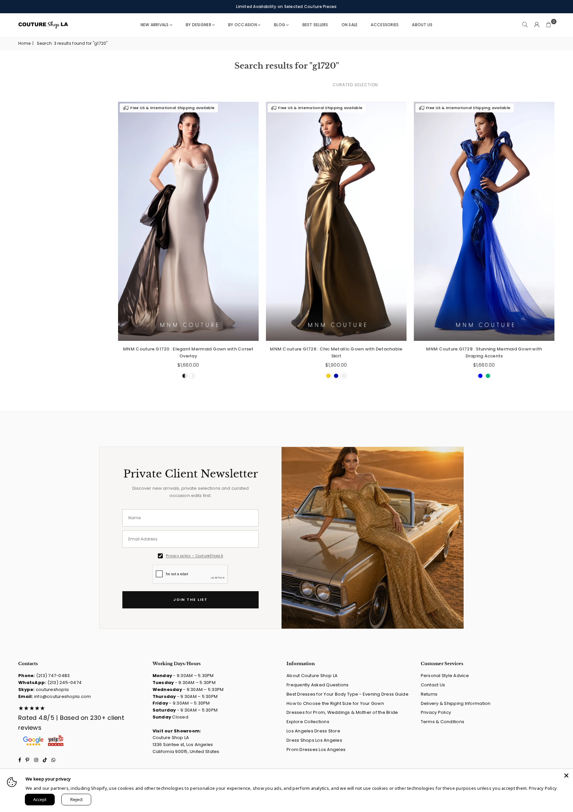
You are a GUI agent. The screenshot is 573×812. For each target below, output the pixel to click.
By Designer (198, 25)
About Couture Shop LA (312, 675)
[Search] (525, 25)
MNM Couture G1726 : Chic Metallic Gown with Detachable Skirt (336, 352)
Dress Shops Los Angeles (314, 740)
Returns (429, 694)
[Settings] (537, 25)
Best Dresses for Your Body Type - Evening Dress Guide (347, 694)
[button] (549, 25)
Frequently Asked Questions (317, 685)
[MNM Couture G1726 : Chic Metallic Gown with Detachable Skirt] (336, 221)
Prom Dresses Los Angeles (316, 749)
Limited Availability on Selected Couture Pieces (286, 6)
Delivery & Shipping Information (456, 703)
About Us (422, 25)
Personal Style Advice (445, 675)
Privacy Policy (436, 712)
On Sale (350, 25)
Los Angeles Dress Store (313, 731)
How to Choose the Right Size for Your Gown (335, 703)
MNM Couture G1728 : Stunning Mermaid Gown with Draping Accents (484, 352)
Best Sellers (315, 25)
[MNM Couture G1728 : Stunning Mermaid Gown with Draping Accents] (484, 221)
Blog (279, 25)
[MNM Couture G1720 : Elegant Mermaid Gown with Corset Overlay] (188, 221)
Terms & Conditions (443, 721)
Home (24, 43)
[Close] (566, 775)
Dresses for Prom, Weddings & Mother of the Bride (342, 712)
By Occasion (242, 25)
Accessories (385, 25)
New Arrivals (155, 25)
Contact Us (433, 685)
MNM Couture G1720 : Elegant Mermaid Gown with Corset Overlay (188, 352)
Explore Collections (307, 721)
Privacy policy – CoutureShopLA (194, 555)
